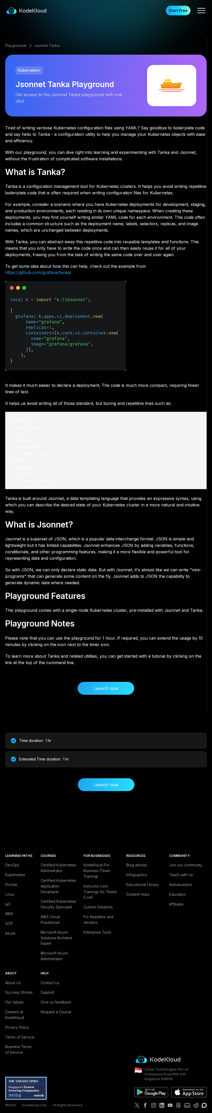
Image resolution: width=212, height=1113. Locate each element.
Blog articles (136, 865)
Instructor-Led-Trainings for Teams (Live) (100, 892)
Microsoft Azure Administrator (54, 956)
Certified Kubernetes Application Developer (58, 886)
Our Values (14, 1002)
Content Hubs (137, 894)
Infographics (136, 875)
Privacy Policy (17, 1027)
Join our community (185, 865)
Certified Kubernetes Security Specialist (58, 904)
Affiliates (176, 904)
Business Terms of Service (18, 1049)
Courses (48, 856)
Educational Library (142, 884)
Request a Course (56, 1012)
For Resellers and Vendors (98, 920)
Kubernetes (15, 875)
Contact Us (50, 983)
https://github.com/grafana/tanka (37, 272)
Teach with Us (181, 875)
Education (177, 894)
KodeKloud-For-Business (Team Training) (97, 870)
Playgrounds (16, 45)
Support (47, 992)
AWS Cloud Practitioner (50, 920)
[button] (201, 10)
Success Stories (19, 992)
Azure (10, 933)
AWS (9, 913)
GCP (9, 923)
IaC (8, 904)
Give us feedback (56, 1002)
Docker (11, 884)
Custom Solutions (98, 907)
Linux (9, 894)
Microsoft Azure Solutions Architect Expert (56, 938)
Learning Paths (18, 856)
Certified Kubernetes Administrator (58, 868)
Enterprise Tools (97, 932)
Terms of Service (19, 1037)
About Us (13, 983)
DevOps (12, 865)
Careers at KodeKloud (14, 1015)
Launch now (106, 688)
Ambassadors (180, 884)
